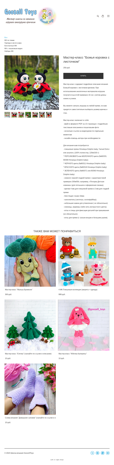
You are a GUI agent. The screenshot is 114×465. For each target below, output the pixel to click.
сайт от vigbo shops (57, 459)
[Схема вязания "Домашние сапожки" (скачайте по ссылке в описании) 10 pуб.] (30, 389)
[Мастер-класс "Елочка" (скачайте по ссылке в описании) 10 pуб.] (30, 325)
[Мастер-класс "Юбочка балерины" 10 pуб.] (83, 325)
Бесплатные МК (10, 46)
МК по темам (9, 40)
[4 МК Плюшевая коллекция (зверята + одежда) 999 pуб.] (83, 261)
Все (5, 37)
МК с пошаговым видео (13, 48)
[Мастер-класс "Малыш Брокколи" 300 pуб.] (30, 261)
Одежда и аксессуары (13, 43)
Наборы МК (8, 51)
